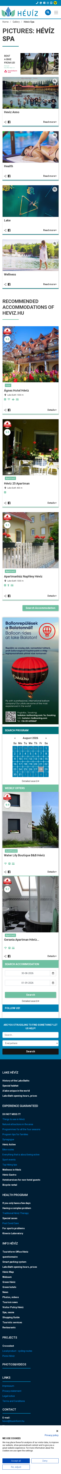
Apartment (10, 478)
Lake (7, 220)
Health (8, 166)
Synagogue (8, 1139)
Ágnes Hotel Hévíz (16, 390)
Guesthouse (11, 851)
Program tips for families (15, 1134)
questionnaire (10, 1257)
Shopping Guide (11, 1317)
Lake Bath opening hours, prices (19, 1096)
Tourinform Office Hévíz (15, 1251)
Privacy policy (52, 1435)
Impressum (8, 1386)
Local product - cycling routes (17, 1351)
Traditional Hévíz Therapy (15, 1213)
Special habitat (10, 1085)
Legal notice (8, 1396)
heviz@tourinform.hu (13, 1421)
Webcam (7, 1277)
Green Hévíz (8, 1282)
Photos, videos (10, 1297)
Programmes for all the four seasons (21, 1129)
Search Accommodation (40, 608)
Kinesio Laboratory (12, 1233)
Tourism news (10, 1302)
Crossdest (8, 1346)
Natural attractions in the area (17, 1124)
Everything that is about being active (21, 1154)
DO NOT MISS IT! (11, 1114)
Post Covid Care (10, 1223)
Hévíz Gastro (9, 1174)
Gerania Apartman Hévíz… (21, 939)
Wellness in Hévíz (11, 1169)
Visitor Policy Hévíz (13, 1307)
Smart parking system (14, 1262)
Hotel (8, 385)
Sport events (9, 1159)
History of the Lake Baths (15, 1080)
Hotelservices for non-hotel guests (21, 1180)
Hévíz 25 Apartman (17, 483)
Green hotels (9, 1287)
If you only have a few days (16, 1203)
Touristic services (12, 1322)
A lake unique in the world (16, 1090)
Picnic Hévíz (8, 1356)
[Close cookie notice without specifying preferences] (57, 1430)
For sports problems (13, 1228)
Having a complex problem (16, 1208)
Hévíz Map (8, 1272)
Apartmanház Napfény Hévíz (23, 576)
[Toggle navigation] (56, 12)
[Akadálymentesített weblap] (56, 3)
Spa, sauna (8, 1312)
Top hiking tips (9, 1164)
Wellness (10, 274)
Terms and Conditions (13, 1401)
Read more (49, 122)
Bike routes (8, 1149)
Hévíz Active (9, 1144)
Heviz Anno (11, 112)
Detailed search (30, 781)
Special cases (9, 1218)
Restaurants (9, 1327)
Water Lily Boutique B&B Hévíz (24, 855)
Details (51, 410)
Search (30, 994)
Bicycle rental (9, 1185)
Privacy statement (11, 1391)
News (5, 1292)
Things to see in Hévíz (13, 1119)
